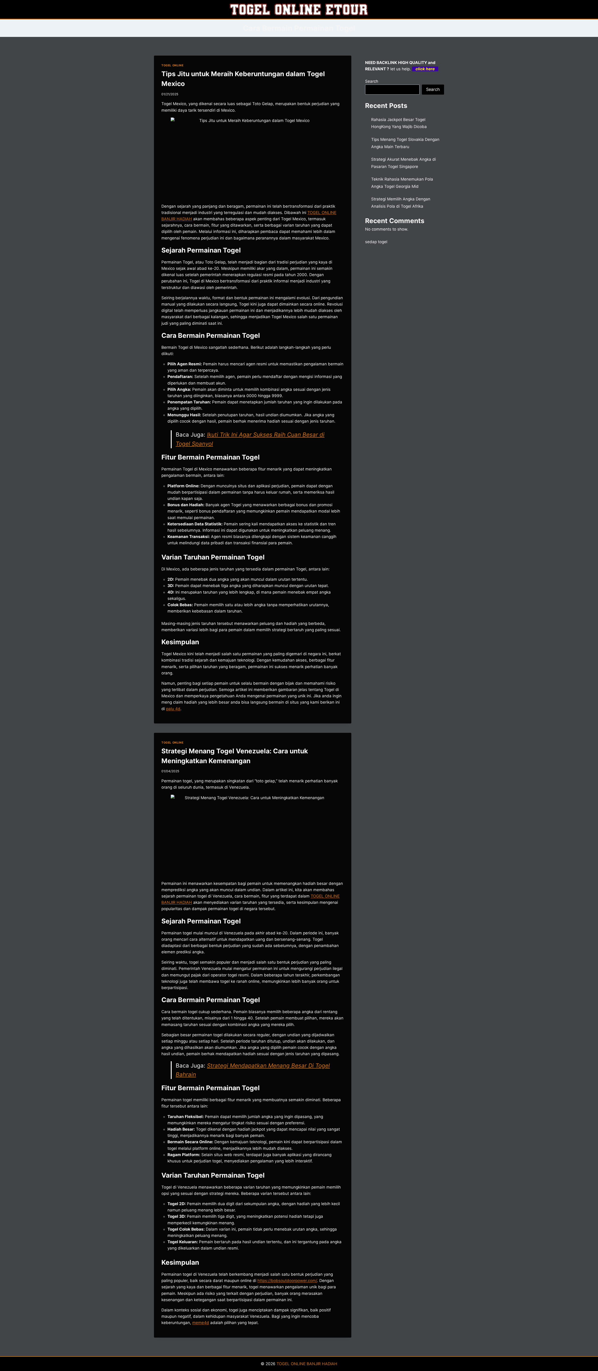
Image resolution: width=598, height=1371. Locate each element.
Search (371, 81)
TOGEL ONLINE (172, 65)
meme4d (200, 1322)
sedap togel (376, 241)
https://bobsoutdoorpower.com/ (287, 1280)
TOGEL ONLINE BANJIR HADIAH (307, 1363)
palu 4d (173, 708)
